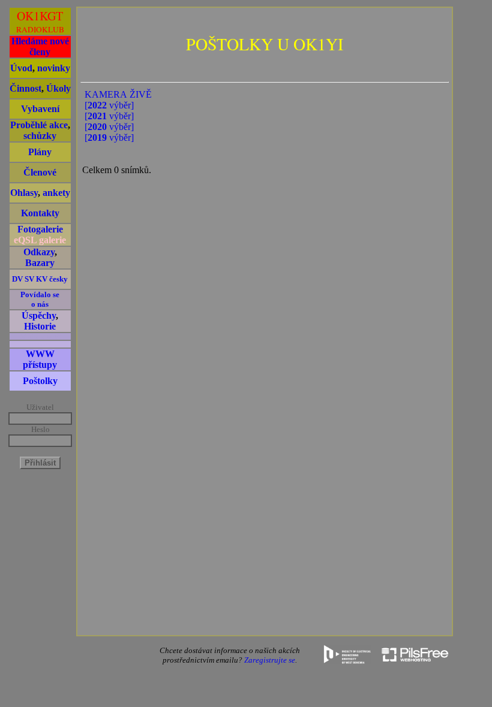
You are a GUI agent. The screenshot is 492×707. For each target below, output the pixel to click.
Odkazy (39, 252)
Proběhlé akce (39, 125)
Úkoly (58, 88)
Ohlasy (24, 193)
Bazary (40, 263)
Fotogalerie (40, 229)
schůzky (39, 136)
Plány (40, 152)
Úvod (21, 68)
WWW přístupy (40, 359)
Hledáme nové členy (40, 46)
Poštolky (40, 381)
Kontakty (40, 213)
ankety (56, 193)
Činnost (25, 88)
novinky (53, 68)
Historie (40, 326)
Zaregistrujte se (269, 659)
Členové (39, 172)
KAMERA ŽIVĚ (118, 94)
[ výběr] (109, 105)
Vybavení (40, 109)
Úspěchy (39, 315)
